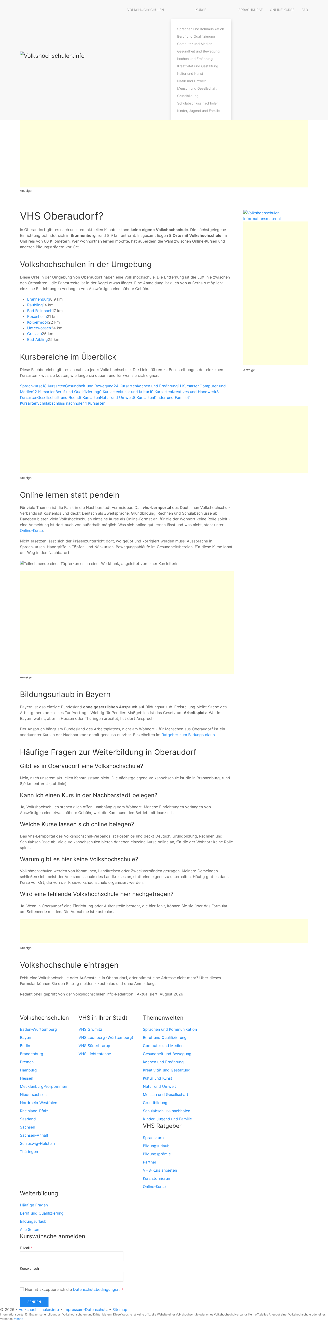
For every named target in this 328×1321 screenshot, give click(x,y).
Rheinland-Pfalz (34, 1110)
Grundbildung (188, 96)
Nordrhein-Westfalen (38, 1102)
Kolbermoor (37, 322)
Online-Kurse (31, 530)
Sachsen (27, 1127)
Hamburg (28, 1070)
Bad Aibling (37, 339)
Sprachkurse (250, 10)
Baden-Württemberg (38, 1029)
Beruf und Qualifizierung (196, 36)
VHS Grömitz (90, 1029)
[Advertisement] (164, 153)
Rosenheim (37, 316)
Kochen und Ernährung (195, 59)
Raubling (35, 305)
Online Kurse (282, 10)
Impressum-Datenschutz (86, 1309)
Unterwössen (39, 328)
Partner (149, 1162)
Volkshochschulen (145, 10)
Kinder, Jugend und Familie (198, 111)
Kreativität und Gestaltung (197, 66)
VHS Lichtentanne (95, 1053)
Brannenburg (38, 299)
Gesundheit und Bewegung (198, 51)
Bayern (26, 1037)
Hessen (26, 1078)
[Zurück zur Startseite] (68, 60)
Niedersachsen (33, 1094)
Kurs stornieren (156, 1178)
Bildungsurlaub (156, 1145)
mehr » (18, 1319)
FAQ (305, 10)
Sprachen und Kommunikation (200, 29)
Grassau (34, 333)
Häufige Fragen (34, 1205)
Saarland (28, 1119)
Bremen (27, 1061)
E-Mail (26, 1248)
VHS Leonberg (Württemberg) (106, 1037)
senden (34, 1302)
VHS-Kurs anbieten (160, 1170)
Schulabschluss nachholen (198, 103)
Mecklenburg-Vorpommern (44, 1086)
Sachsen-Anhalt (34, 1135)
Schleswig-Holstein (37, 1143)
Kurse (200, 10)
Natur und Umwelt (191, 81)
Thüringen (29, 1151)
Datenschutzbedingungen (96, 1289)
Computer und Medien (194, 44)
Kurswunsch (29, 1268)
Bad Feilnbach (39, 310)
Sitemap (119, 1309)
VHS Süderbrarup (94, 1045)
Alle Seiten (29, 1229)
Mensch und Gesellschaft (197, 88)
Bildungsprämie (157, 1154)
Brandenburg (31, 1053)
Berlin (25, 1045)
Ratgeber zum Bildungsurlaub (188, 734)
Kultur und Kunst (190, 73)
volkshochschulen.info (39, 1309)
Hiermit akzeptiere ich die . (73, 1289)
